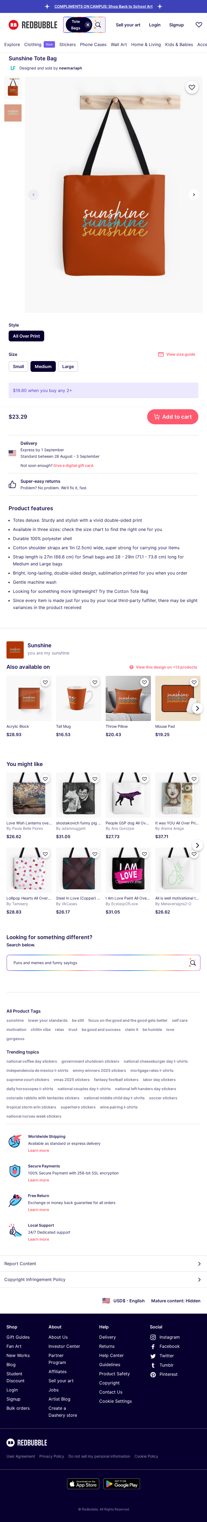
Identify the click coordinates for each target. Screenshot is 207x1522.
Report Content (20, 1263)
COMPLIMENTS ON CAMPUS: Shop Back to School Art (103, 6)
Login (12, 1389)
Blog (11, 1364)
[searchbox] (103, 962)
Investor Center (64, 1346)
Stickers (67, 44)
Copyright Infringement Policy (34, 1279)
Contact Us (110, 1392)
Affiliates (58, 1371)
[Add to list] (191, 87)
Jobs (53, 1389)
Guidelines (109, 1364)
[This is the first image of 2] (33, 194)
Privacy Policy (51, 1456)
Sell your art (61, 1380)
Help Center (111, 1355)
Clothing (38, 44)
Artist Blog (59, 1399)
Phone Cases (93, 44)
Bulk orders (18, 1408)
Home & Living (146, 44)
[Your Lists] (198, 24)
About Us (58, 1337)
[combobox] (84, 24)
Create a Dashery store (63, 1411)
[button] (103, 6)
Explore (12, 44)
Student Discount (15, 1377)
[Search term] (97, 24)
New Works (18, 1355)
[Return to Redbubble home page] (33, 25)
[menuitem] (12, 44)
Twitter (167, 1355)
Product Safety (114, 1373)
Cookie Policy (146, 1456)
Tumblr (167, 1365)
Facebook (170, 1346)
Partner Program (57, 1359)
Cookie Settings (115, 1401)
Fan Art (14, 1346)
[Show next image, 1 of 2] (194, 194)
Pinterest (169, 1374)
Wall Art (119, 44)
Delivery (107, 1337)
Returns (107, 1346)
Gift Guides (18, 1337)
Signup (13, 1399)
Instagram (170, 1337)
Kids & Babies (179, 44)
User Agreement (20, 1456)
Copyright (109, 1382)
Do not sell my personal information (99, 1456)
